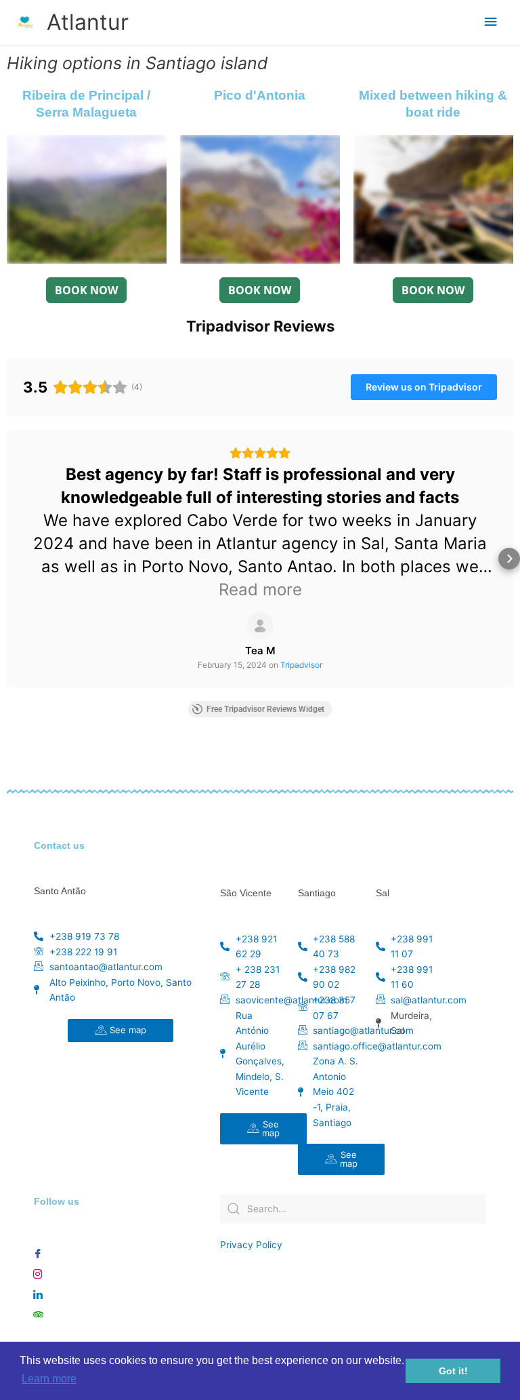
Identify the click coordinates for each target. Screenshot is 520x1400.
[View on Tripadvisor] (260, 625)
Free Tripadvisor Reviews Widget (265, 709)
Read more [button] (260, 589)
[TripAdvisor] (38, 1311)
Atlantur (88, 22)
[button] (11, 558)
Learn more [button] (49, 1378)
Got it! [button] (453, 1370)
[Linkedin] (38, 1291)
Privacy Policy (251, 1244)
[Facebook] (38, 1250)
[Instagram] (38, 1270)
